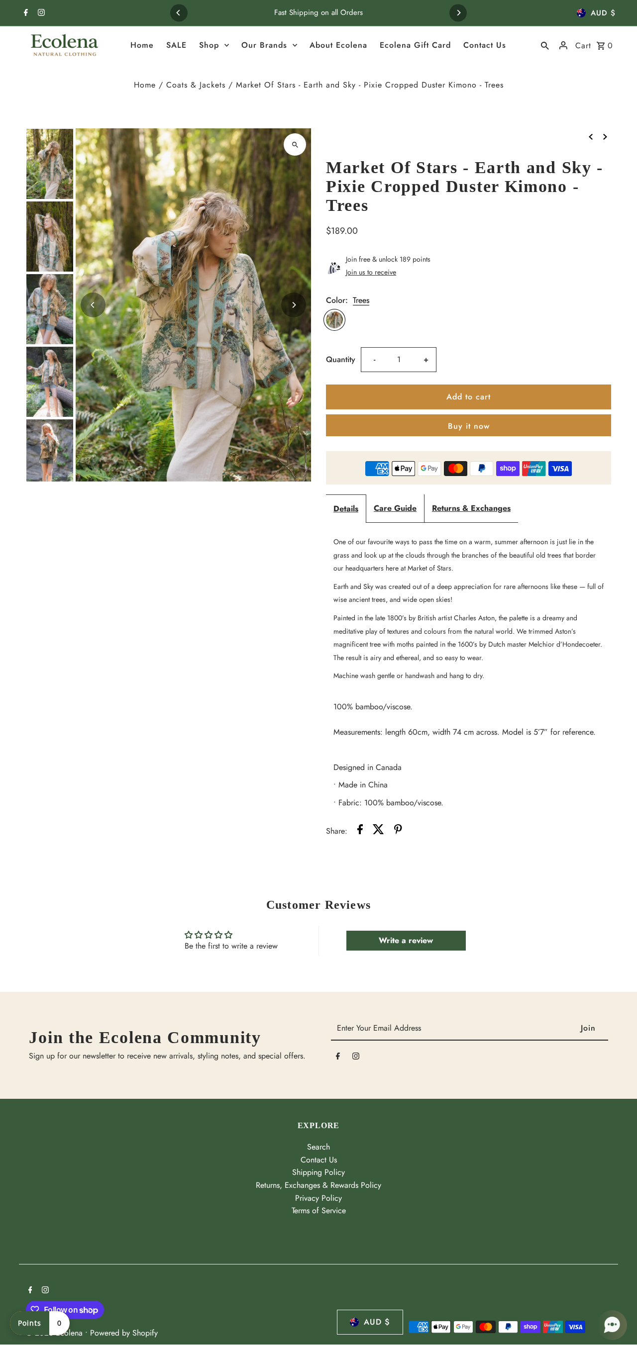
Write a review (406, 940)
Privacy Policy (318, 1198)
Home (145, 85)
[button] (612, 1325)
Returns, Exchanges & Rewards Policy (318, 1185)
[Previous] (179, 12)
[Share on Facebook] (360, 831)
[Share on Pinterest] (398, 831)
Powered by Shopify (124, 1333)
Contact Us (319, 1159)
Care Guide (395, 508)
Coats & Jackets (195, 85)
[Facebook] (24, 13)
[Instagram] (40, 13)
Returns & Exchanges (471, 508)
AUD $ (603, 12)
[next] (605, 135)
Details (345, 508)
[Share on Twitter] (378, 831)
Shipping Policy (318, 1172)
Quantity (340, 359)
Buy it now (469, 426)
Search (318, 1147)
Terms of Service (319, 1210)
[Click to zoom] (295, 144)
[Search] (544, 45)
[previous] (591, 135)
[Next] (458, 12)
